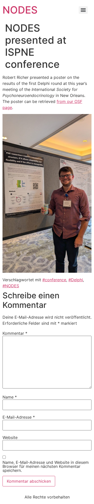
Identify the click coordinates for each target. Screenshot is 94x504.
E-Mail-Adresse (19, 417)
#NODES (11, 285)
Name (10, 397)
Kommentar (15, 333)
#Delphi (75, 279)
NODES (20, 10)
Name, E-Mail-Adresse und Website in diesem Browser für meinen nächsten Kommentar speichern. (46, 466)
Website (10, 437)
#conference (54, 279)
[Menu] (83, 10)
